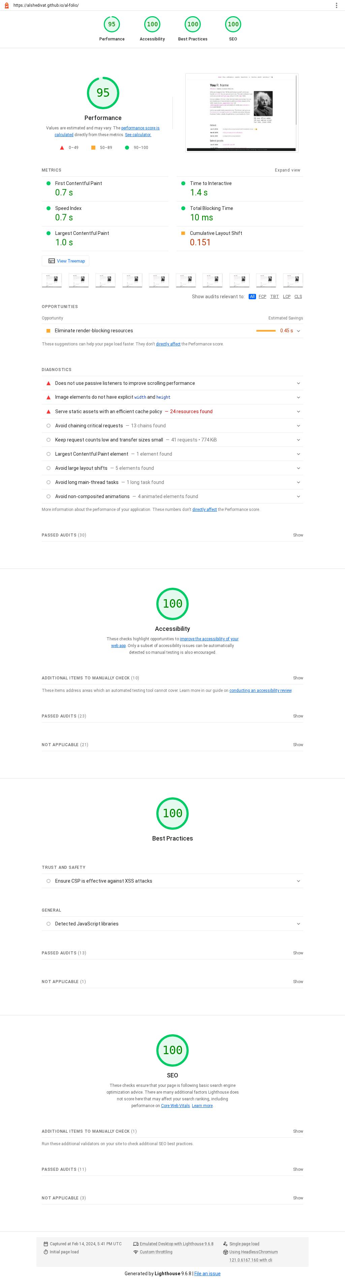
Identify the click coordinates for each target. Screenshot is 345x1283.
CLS (298, 296)
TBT (274, 296)
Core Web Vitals (175, 1105)
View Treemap (71, 261)
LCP (286, 296)
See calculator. (138, 134)
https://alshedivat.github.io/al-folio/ (46, 5)
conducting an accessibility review (260, 690)
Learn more (202, 1105)
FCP (262, 296)
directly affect (168, 344)
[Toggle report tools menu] (337, 5)
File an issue (207, 1273)
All (252, 296)
